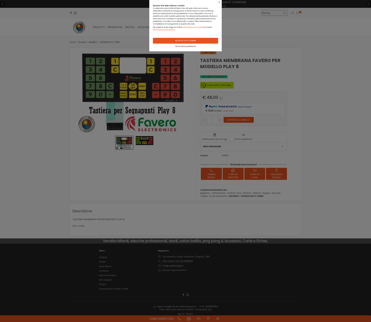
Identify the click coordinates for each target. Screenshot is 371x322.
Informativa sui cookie (192, 27)
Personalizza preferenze (185, 46)
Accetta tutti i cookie (185, 40)
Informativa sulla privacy (164, 30)
